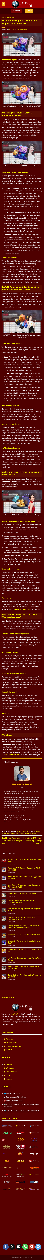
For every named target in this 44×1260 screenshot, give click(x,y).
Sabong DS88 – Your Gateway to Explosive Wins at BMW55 (23, 967)
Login (8, 1075)
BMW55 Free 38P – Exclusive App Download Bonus (24, 860)
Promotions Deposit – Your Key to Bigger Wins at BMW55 (24, 877)
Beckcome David (22, 29)
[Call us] (25, 1247)
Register (9, 1079)
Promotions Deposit (30, 833)
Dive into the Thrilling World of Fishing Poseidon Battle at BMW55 (21, 918)
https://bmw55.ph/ (12, 755)
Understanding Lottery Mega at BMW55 (22, 893)
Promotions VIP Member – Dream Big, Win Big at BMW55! (32, 840)
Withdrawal (10, 1068)
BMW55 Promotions (8, 17)
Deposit (9, 1064)
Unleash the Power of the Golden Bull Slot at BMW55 (24, 942)
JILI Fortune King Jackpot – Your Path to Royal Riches (24, 959)
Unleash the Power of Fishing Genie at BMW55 (25, 934)
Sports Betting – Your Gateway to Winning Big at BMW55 (24, 976)
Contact (9, 1050)
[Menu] (3, 4)
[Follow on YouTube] (32, 1247)
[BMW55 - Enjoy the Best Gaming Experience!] (22, 4)
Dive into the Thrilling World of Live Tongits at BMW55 (24, 910)
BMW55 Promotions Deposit (15, 833)
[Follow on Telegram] (38, 1247)
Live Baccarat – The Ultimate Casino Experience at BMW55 (21, 901)
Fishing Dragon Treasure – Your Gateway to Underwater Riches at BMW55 (23, 927)
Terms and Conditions (14, 1046)
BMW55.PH (15, 1014)
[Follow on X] (12, 1247)
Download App (11, 1072)
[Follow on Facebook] (6, 1247)
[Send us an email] (19, 1247)
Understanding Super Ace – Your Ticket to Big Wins (24, 950)
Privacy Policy (11, 1043)
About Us (9, 1039)
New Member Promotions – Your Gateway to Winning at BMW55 (12, 840)
